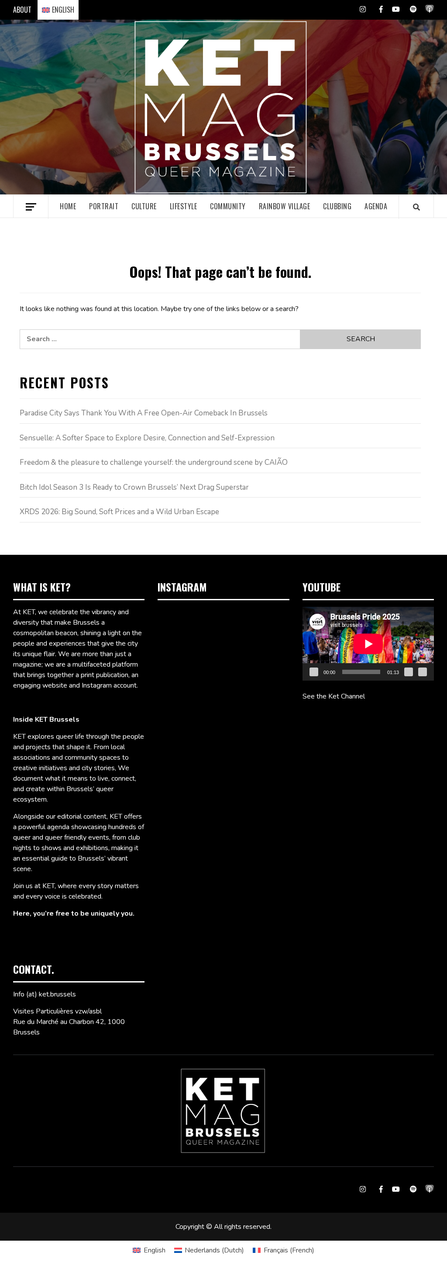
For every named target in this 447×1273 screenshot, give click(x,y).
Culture (144, 206)
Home (68, 206)
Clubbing (337, 206)
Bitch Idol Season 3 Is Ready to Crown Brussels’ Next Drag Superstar (134, 487)
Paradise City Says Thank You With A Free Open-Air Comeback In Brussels (144, 413)
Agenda (375, 206)
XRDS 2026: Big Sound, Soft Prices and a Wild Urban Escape (119, 512)
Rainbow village (284, 206)
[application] (368, 644)
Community (228, 206)
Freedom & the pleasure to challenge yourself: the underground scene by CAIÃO (154, 462)
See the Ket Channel (334, 696)
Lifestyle (183, 206)
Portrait (103, 206)
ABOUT (22, 9)
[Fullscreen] (422, 672)
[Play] (313, 672)
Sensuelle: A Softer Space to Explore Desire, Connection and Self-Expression (147, 438)
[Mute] (408, 672)
